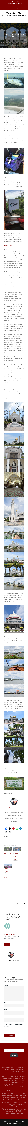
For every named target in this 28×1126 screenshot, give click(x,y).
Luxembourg (10, 1087)
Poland (10, 1095)
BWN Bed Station (15, 177)
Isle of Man (5, 1082)
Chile (22, 1071)
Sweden (24, 1102)
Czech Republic (21, 1074)
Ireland (23, 1080)
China (3, 1074)
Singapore (21, 1100)
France (19, 1076)
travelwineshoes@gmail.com (15, 3)
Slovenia (4, 1102)
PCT (20, 1093)
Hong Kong (22, 1078)
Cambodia (6, 1072)
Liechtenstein (20, 1085)
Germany (23, 1076)
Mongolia (15, 1089)
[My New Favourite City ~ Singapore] (8, 866)
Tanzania (16, 1104)
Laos (15, 1085)
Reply (7, 944)
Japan (10, 1082)
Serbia (15, 1100)
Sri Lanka (18, 1102)
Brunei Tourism (8, 245)
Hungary (5, 1080)
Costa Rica (9, 1074)
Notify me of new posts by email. (14, 1030)
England (11, 1076)
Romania (15, 1095)
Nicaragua (16, 1091)
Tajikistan (8, 1104)
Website (6, 1017)
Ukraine (15, 1109)
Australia (12, 1067)
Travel (15, 1106)
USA (19, 1111)
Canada (15, 1071)
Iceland (10, 1080)
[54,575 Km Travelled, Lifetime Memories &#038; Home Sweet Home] (17, 849)
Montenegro (22, 1089)
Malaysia (23, 1087)
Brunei (8, 878)
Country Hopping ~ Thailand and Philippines (15, 903)
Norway (9, 1093)
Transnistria (7, 1107)
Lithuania (4, 1087)
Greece (5, 1078)
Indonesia (17, 1080)
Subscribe (14, 1055)
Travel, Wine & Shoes (14, 13)
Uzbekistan (10, 1113)
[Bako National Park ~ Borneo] (8, 849)
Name (5, 1002)
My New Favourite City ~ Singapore (8, 870)
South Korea (11, 1102)
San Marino (22, 1097)
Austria (19, 1067)
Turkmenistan (7, 1109)
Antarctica (5, 1067)
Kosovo (24, 1082)
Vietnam (20, 1113)
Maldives (5, 1089)
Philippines (5, 1095)
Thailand (21, 1104)
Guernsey (15, 1078)
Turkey (22, 1107)
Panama (14, 1093)
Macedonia (17, 1087)
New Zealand (7, 1091)
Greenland (10, 1078)
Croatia (14, 1074)
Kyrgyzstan (8, 1085)
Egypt (3, 1076)
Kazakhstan (16, 1083)
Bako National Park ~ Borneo (13, 894)
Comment (7, 985)
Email (5, 1009)
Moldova (10, 1089)
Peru (24, 1093)
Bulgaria (21, 1069)
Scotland (8, 1099)
